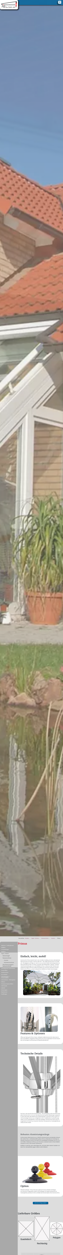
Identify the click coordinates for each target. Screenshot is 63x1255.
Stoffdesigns (4, 994)
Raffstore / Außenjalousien (7, 945)
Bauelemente (4, 992)
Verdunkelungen (5, 949)
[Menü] (59, 2)
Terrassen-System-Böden (7, 983)
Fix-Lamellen (4, 974)
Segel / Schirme (5, 953)
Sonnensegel (6, 955)
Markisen (3, 951)
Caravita (6, 960)
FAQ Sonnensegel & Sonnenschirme (8, 965)
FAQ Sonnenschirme (9, 962)
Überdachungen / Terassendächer (5, 977)
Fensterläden (4, 970)
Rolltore (3, 981)
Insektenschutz (4, 972)
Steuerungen (4, 990)
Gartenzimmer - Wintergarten (8, 979)
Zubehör (3, 988)
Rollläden (3, 947)
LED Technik (4, 985)
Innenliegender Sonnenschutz (8, 968)
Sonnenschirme (7, 958)
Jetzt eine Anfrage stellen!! (40, 1203)
